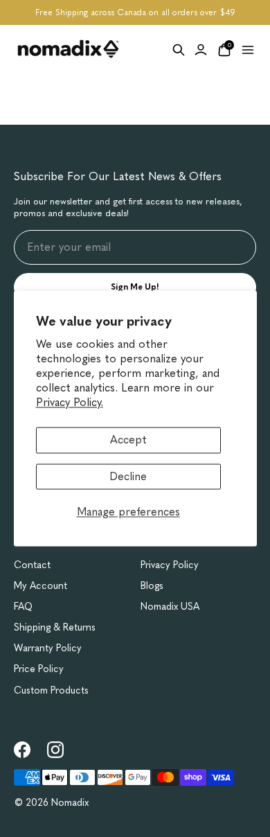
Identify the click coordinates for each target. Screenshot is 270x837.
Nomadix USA (170, 607)
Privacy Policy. (69, 402)
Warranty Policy (48, 648)
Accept (128, 440)
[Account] (200, 50)
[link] (22, 749)
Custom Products (51, 690)
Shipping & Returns (55, 627)
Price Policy (39, 669)
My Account (40, 586)
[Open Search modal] (178, 50)
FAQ (23, 607)
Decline (128, 476)
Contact (32, 565)
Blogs (152, 586)
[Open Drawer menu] (248, 50)
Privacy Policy (170, 565)
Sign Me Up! (135, 287)
